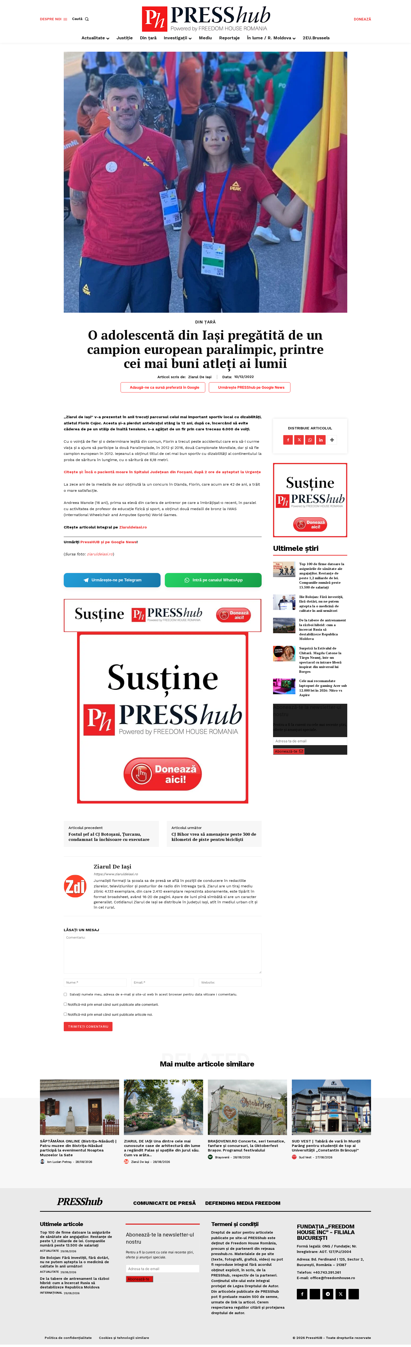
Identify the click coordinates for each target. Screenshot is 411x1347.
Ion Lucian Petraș (59, 1162)
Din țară (205, 322)
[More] (332, 440)
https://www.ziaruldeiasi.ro (116, 874)
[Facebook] (288, 440)
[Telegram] (328, 1294)
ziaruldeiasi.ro (100, 554)
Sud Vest (305, 1157)
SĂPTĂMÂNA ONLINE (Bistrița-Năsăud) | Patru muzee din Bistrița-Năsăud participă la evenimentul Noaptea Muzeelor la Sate (78, 1148)
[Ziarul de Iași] (75, 886)
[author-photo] (43, 1161)
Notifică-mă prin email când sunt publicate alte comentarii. (113, 1004)
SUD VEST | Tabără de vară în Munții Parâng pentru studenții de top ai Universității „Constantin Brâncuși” (326, 1145)
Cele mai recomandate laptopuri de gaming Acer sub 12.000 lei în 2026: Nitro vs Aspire (323, 688)
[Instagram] (315, 1294)
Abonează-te (286, 751)
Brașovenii (222, 1157)
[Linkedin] (321, 440)
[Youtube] (353, 1294)
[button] (81, 19)
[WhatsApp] (310, 440)
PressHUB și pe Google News (108, 542)
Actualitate (49, 1250)
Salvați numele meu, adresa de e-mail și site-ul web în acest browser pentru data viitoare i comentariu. (153, 994)
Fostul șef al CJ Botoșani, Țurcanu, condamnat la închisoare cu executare (108, 837)
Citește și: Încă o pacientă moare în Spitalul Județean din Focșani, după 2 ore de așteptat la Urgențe (162, 472)
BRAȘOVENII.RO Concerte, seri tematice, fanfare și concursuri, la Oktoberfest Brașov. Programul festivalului (246, 1145)
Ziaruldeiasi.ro (133, 527)
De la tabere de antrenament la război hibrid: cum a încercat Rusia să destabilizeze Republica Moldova (322, 629)
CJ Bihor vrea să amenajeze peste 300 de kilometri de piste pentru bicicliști (213, 837)
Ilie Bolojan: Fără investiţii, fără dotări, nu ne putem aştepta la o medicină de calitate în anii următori (321, 603)
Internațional (51, 1292)
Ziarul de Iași (199, 377)
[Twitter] (299, 440)
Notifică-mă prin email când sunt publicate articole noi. (110, 1014)
